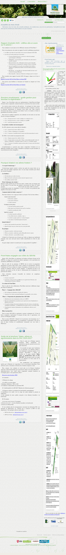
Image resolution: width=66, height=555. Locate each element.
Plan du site (39, 535)
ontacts (40, 20)
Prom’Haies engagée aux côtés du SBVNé (18, 256)
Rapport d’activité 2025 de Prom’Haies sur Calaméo (13, 84)
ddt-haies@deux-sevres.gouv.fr (21, 412)
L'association (31, 1)
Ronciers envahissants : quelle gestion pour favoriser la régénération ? (18, 98)
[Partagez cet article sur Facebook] (23, 91)
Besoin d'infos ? (42, 1)
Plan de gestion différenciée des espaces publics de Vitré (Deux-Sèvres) (54, 69)
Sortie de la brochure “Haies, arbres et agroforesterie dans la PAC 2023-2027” (17, 337)
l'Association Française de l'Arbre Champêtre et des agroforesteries (60, 50)
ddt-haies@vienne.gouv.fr (18, 414)
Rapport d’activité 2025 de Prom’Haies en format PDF (13, 79)
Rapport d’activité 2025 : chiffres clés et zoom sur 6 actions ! (19, 44)
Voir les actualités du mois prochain (58, 31)
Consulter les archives (21, 531)
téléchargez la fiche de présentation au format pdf (54, 513)
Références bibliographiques (58, 535)
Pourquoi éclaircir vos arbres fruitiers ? (16, 163)
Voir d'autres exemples (54, 525)
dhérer (49, 20)
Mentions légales (47, 535)
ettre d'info (59, 20)
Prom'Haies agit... (50, 59)
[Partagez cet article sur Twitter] (20, 91)
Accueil (22, 1)
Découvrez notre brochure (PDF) (10, 375)
